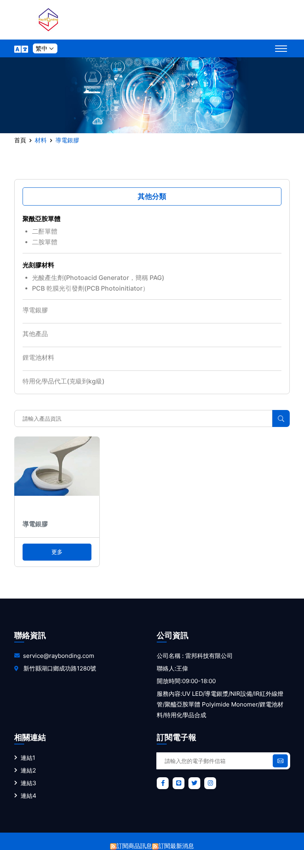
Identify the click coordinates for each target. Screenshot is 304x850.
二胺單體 (44, 242)
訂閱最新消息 (176, 846)
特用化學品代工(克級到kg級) (63, 381)
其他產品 (35, 334)
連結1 (28, 757)
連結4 (28, 795)
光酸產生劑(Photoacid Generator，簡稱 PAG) (98, 277)
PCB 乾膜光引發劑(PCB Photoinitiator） (90, 288)
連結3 (28, 783)
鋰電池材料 (38, 357)
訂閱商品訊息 (134, 846)
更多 (57, 551)
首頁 (20, 140)
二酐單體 (44, 231)
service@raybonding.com (58, 655)
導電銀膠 (35, 310)
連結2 (28, 770)
